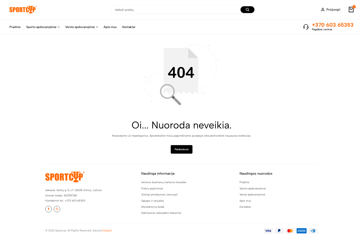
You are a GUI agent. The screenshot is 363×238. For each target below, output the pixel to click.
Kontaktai (128, 27)
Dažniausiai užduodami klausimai (161, 213)
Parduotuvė (181, 149)
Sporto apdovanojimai (41, 27)
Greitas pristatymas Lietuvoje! (159, 194)
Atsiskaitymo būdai (152, 206)
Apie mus (110, 27)
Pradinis (15, 27)
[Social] (48, 209)
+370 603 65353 (333, 25)
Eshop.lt (107, 230)
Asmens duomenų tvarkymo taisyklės (163, 182)
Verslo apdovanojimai (80, 27)
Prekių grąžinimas (152, 188)
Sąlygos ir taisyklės (152, 200)
